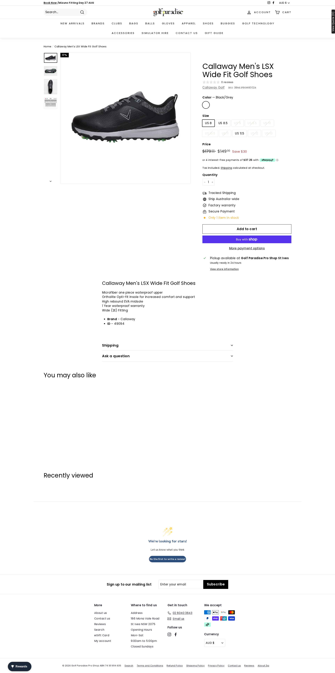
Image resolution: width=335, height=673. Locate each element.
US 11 (225, 133)
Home (47, 46)
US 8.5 (223, 123)
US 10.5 (210, 133)
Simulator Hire (155, 33)
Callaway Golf (213, 87)
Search (99, 630)
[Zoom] (125, 118)
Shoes (208, 23)
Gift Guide (214, 33)
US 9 (237, 123)
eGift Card (101, 635)
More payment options (247, 248)
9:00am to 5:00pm (144, 641)
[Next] (51, 180)
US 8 (208, 123)
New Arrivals (73, 23)
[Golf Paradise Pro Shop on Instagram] (169, 634)
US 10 (267, 123)
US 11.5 (239, 133)
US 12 (254, 133)
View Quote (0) (333, 21)
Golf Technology (258, 23)
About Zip (263, 665)
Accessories (123, 33)
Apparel (189, 23)
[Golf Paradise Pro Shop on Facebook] (175, 634)
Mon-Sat (137, 635)
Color (217, 97)
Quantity (210, 175)
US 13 (269, 133)
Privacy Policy (216, 665)
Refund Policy (175, 665)
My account (102, 641)
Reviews (100, 624)
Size (205, 115)
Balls (150, 23)
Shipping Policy (195, 665)
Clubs (117, 23)
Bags (133, 23)
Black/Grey (205, 104)
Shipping (226, 168)
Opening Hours (141, 630)
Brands (98, 23)
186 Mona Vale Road (145, 619)
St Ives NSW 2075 (143, 624)
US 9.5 (252, 123)
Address (137, 613)
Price (206, 144)
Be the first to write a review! (167, 559)
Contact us (187, 33)
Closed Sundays (142, 646)
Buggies (228, 23)
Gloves (168, 23)
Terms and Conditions (150, 665)
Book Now (50, 3)
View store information (224, 269)
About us (100, 613)
